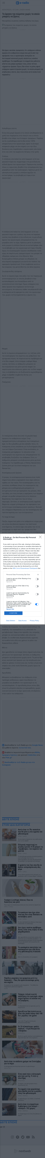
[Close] (41, 538)
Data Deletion (10, 620)
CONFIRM (13, 613)
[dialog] (22, 579)
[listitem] (22, 574)
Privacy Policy (34, 620)
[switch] (37, 579)
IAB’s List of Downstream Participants (25, 568)
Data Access (22, 620)
